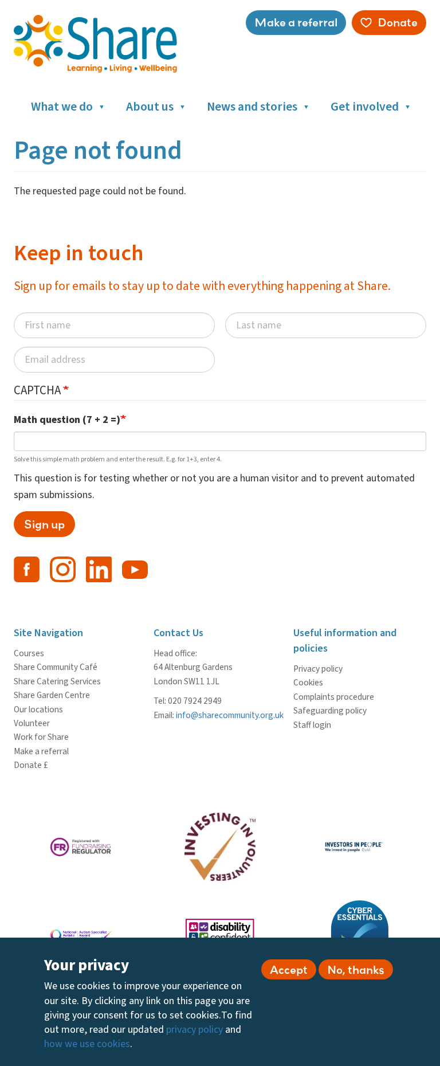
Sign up (44, 524)
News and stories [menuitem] (252, 107)
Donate (398, 22)
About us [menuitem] (150, 107)
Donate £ (31, 765)
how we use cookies (87, 1044)
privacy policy (194, 1029)
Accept (289, 969)
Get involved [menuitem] (365, 107)
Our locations (38, 709)
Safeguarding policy (330, 710)
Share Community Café (55, 667)
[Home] (100, 44)
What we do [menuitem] (62, 107)
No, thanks (355, 969)
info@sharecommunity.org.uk (230, 715)
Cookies (308, 682)
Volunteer (32, 723)
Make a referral (295, 22)
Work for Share (41, 737)
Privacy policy (318, 669)
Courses (29, 653)
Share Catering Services (57, 681)
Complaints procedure (333, 697)
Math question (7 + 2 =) (67, 420)
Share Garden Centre (52, 695)
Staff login (312, 725)
